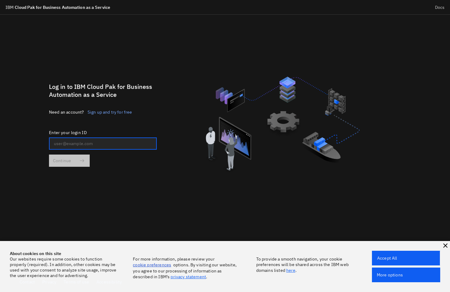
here (290, 270)
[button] (445, 245)
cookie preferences (152, 265)
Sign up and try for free (110, 112)
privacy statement (188, 276)
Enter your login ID (68, 132)
